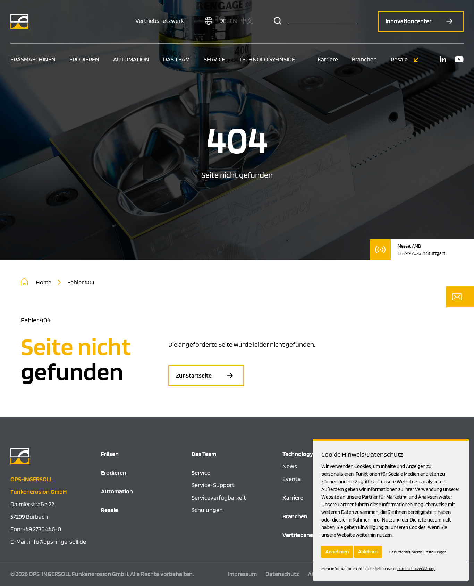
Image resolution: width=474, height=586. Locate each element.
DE (222, 20)
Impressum (242, 573)
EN (233, 20)
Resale (400, 59)
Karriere (328, 59)
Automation (131, 59)
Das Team (176, 59)
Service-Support (213, 485)
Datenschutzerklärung (416, 568)
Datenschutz (282, 573)
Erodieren (84, 59)
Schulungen (207, 510)
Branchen (364, 59)
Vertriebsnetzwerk (159, 20)
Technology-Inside (267, 59)
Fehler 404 (80, 282)
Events (291, 478)
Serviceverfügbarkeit (219, 497)
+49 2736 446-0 (42, 529)
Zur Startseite (194, 375)
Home (44, 282)
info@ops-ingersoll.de (57, 541)
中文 (246, 20)
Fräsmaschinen (33, 59)
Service (214, 59)
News (289, 466)
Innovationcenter (409, 21)
